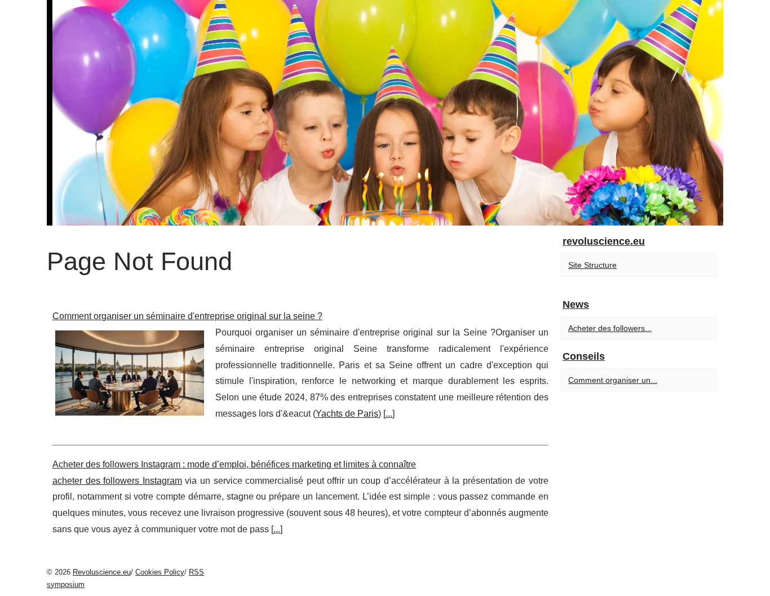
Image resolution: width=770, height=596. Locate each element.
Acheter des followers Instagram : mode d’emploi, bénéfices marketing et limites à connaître (234, 464)
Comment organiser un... (612, 380)
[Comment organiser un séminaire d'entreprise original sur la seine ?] (129, 372)
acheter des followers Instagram (117, 480)
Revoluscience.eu (102, 572)
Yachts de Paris (347, 413)
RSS (196, 572)
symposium (66, 584)
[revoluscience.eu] (385, 113)
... (389, 413)
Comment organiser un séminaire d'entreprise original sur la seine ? (187, 316)
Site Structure (592, 265)
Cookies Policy (159, 572)
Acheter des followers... (610, 328)
